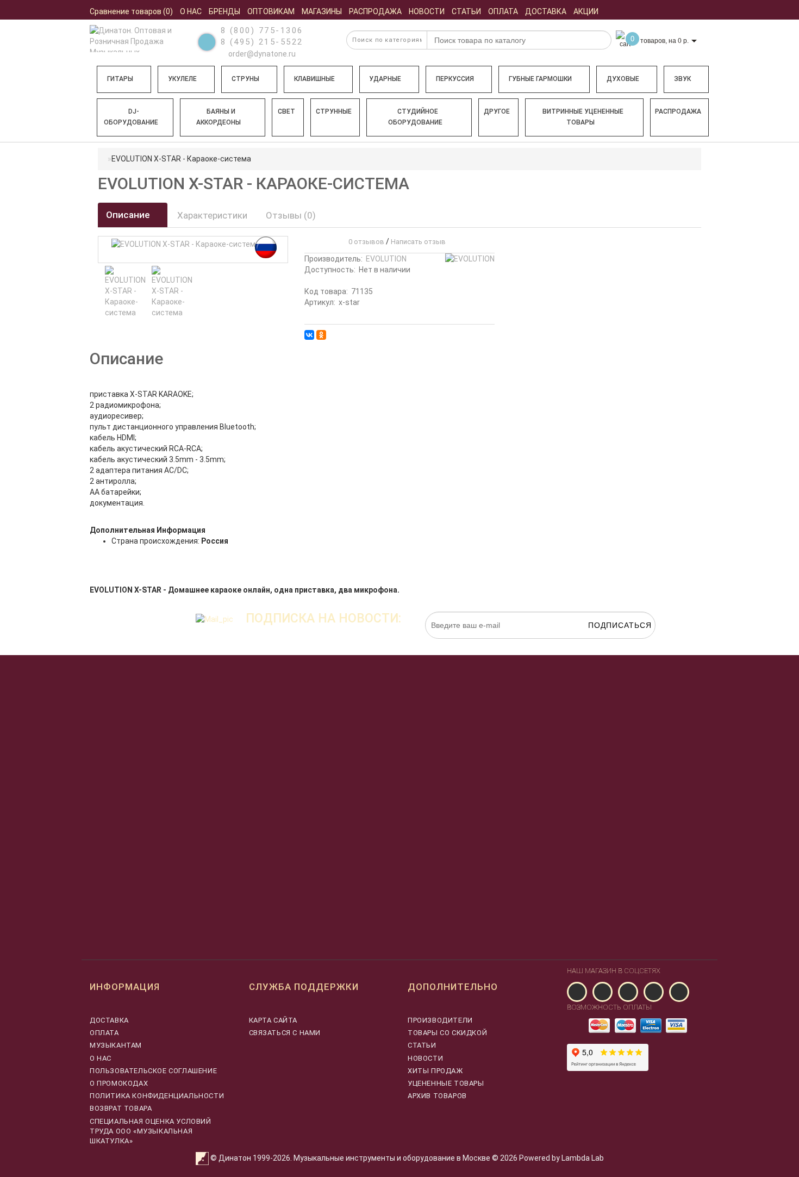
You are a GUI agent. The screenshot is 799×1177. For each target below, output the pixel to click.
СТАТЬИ (422, 1045)
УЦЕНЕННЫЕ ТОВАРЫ (446, 1083)
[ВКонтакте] (309, 335)
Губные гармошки (540, 79)
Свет (286, 111)
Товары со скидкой (447, 1033)
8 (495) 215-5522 (262, 42)
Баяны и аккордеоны (218, 117)
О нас (100, 1058)
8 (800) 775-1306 (262, 30)
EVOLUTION (386, 258)
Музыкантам (116, 1045)
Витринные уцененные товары (582, 117)
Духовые (623, 79)
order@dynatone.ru (261, 53)
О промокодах (119, 1083)
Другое (497, 111)
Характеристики (212, 215)
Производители (440, 1020)
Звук (682, 79)
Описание (129, 214)
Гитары (120, 79)
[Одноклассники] (321, 335)
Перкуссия (455, 79)
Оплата (104, 1033)
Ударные (385, 79)
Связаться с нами (285, 1033)
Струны (245, 79)
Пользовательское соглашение (153, 1071)
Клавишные (314, 79)
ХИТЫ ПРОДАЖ (435, 1071)
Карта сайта (273, 1020)
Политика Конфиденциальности (157, 1096)
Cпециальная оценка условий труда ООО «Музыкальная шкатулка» (150, 1131)
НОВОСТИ (425, 1058)
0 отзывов (364, 242)
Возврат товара (121, 1108)
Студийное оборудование (415, 117)
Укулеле (182, 79)
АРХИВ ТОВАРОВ (437, 1096)
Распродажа (678, 111)
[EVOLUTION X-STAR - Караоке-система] (125, 292)
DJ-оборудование (131, 117)
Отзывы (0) (291, 215)
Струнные (334, 111)
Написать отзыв (418, 242)
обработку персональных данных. (604, 644)
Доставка (109, 1020)
